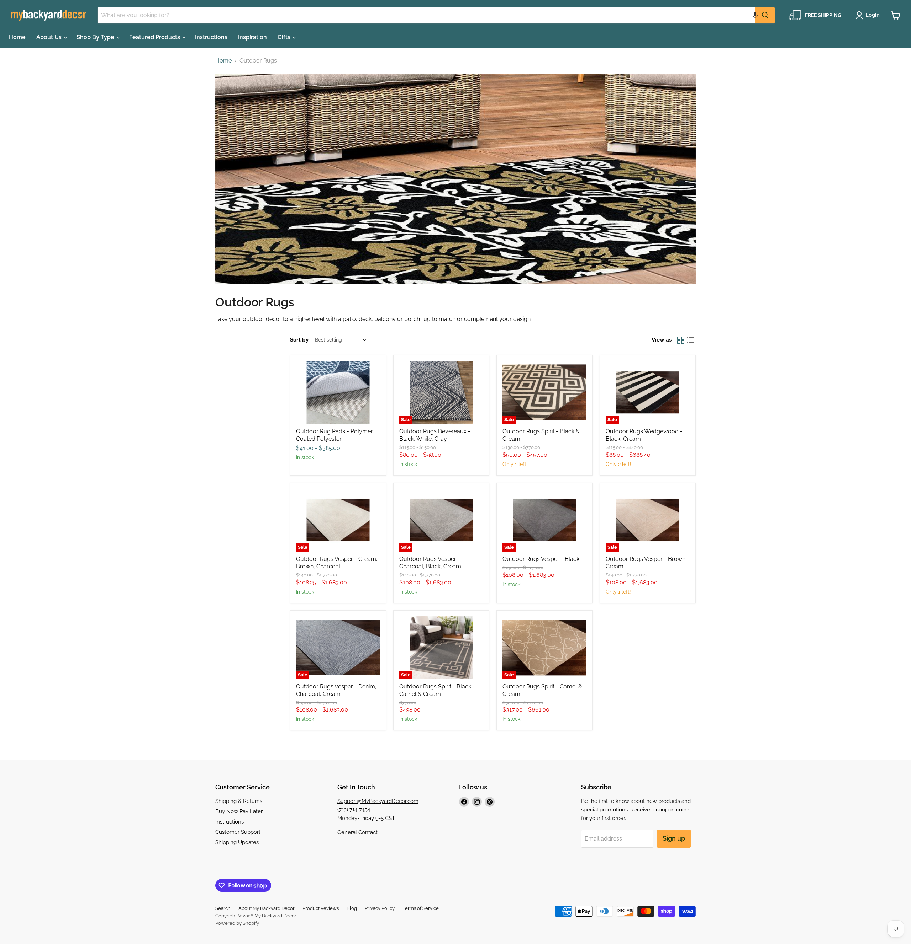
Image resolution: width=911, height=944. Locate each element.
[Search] (765, 15)
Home (17, 37)
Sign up (674, 838)
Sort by (299, 340)
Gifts (285, 37)
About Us (49, 37)
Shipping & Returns (238, 801)
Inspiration (252, 37)
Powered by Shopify (237, 923)
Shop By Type (96, 37)
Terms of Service (420, 908)
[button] (755, 15)
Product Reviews (320, 908)
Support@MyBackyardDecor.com (377, 801)
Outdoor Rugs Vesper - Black (540, 559)
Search (223, 908)
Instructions (211, 37)
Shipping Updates (237, 842)
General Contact (357, 832)
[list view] (691, 340)
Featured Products (155, 37)
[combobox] (426, 15)
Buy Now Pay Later (239, 811)
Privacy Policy (380, 908)
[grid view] (681, 340)
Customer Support (237, 832)
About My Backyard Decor (266, 908)
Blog (352, 908)
